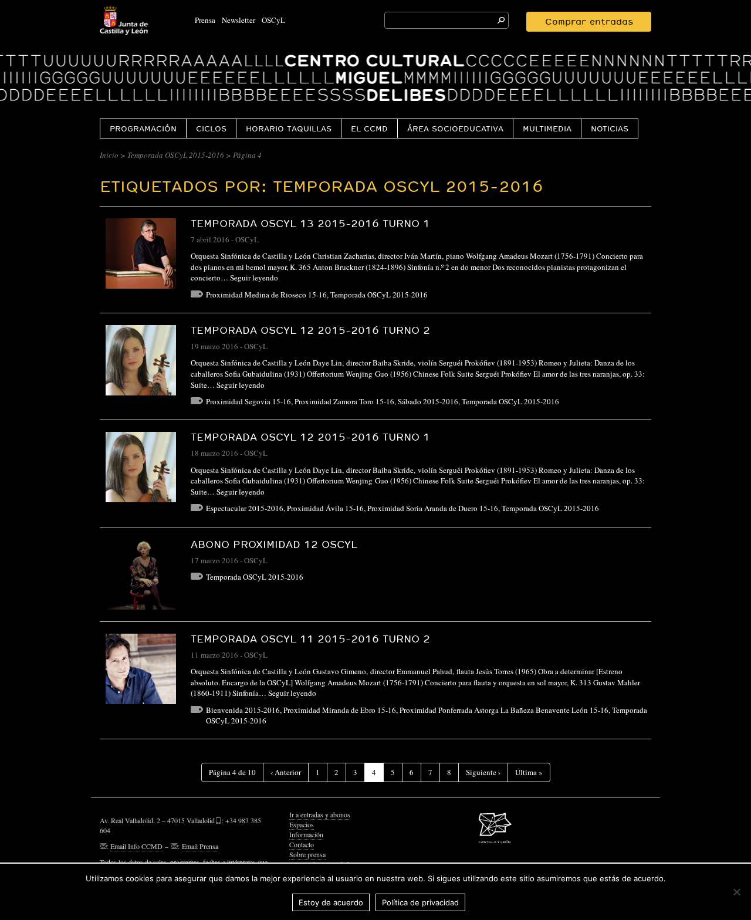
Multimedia (547, 128)
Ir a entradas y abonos (319, 814)
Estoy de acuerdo (331, 902)
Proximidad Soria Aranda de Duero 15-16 (432, 508)
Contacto (301, 844)
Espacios (301, 824)
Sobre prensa (307, 854)
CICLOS (211, 128)
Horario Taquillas (288, 128)
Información (306, 834)
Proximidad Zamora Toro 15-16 (344, 401)
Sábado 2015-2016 (428, 401)
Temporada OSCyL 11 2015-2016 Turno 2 (310, 638)
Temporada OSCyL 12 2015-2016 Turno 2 (310, 330)
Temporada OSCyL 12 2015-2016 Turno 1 (310, 437)
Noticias (609, 128)
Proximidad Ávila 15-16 (325, 508)
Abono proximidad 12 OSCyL (274, 544)
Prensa (205, 20)
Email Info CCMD (136, 846)
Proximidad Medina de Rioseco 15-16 (266, 294)
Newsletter (238, 20)
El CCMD (369, 128)
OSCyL (273, 20)
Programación (143, 128)
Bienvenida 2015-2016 (243, 710)
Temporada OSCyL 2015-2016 (175, 155)
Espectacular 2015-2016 (244, 508)
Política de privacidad (420, 902)
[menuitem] (143, 128)
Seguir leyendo (254, 277)
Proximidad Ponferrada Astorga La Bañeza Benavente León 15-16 (504, 710)
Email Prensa (200, 846)
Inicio (109, 155)
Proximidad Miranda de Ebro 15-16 (339, 710)
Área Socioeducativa (455, 128)
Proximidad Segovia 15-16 (248, 401)
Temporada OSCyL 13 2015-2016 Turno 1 (310, 223)
